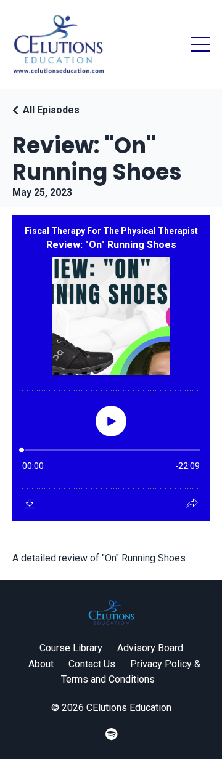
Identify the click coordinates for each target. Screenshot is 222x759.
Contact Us (91, 664)
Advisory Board (150, 648)
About (41, 664)
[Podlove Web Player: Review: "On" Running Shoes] (111, 368)
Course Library (70, 648)
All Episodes (51, 110)
